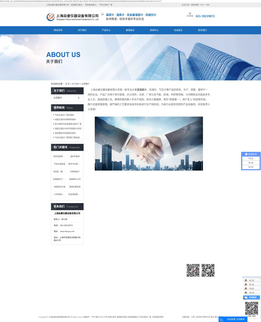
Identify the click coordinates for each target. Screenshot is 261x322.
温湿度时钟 (79, 302)
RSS (202, 5)
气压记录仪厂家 (105, 5)
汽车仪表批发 (59, 164)
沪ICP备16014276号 (99, 317)
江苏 (193, 317)
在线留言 (178, 30)
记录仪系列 (79, 278)
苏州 (201, 317)
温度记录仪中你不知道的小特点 (68, 128)
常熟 (204, 317)
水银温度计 (75, 171)
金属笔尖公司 (75, 179)
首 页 (67, 84)
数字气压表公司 (75, 164)
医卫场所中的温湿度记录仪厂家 (68, 124)
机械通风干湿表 (59, 179)
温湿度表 (79, 298)
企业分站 (185, 5)
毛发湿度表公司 (75, 194)
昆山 (212, 317)
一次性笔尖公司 (59, 194)
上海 (197, 317)
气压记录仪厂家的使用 (64, 115)
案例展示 (130, 30)
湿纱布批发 (75, 156)
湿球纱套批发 (75, 187)
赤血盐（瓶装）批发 (59, 171)
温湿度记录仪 (76, 5)
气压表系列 (79, 290)
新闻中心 (154, 30)
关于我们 (82, 30)
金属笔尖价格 (59, 187)
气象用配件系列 (81, 286)
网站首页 (58, 30)
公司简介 (57, 98)
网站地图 (195, 5)
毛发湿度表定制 (59, 156)
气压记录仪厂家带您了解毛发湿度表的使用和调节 (68, 137)
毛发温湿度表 (80, 282)
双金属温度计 (90, 5)
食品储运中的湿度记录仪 (65, 133)
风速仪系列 (79, 270)
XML (208, 5)
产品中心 (106, 30)
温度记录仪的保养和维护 (65, 119)
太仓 (208, 317)
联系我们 (202, 30)
